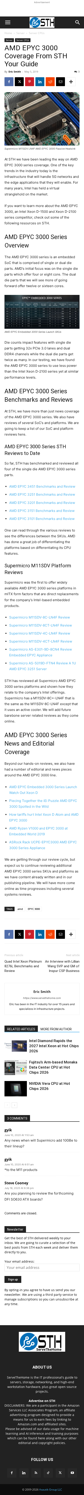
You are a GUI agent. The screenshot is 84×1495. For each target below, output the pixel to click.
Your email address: (19, 1261)
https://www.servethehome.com (42, 998)
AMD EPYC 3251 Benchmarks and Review (42, 494)
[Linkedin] (39, 81)
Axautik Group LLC (50, 1489)
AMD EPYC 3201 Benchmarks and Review (42, 503)
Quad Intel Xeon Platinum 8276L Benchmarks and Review (23, 966)
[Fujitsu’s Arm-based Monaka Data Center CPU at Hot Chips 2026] (15, 1067)
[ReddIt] (50, 81)
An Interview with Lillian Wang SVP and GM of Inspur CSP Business (62, 966)
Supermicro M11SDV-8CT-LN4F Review (40, 625)
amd (20, 909)
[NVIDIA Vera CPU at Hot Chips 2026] (15, 1088)
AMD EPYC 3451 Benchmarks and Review (42, 486)
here (41, 1438)
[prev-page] (7, 1105)
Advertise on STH (42, 1401)
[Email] (60, 81)
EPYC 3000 (34, 909)
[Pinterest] (29, 81)
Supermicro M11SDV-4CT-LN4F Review (40, 641)
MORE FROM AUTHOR (56, 1029)
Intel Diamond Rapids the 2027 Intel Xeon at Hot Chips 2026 (54, 1046)
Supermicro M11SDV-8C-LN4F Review (39, 617)
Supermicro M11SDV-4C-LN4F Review (39, 633)
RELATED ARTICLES (21, 1029)
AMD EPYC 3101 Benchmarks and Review (42, 519)
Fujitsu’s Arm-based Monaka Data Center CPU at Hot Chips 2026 (53, 1067)
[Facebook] (8, 81)
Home (8, 33)
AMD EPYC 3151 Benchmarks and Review (42, 511)
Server (20, 33)
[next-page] (14, 1105)
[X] (19, 81)
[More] (71, 81)
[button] (7, 22)
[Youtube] (72, 1473)
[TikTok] (48, 1473)
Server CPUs (37, 33)
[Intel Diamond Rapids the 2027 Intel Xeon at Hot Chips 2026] (15, 1046)
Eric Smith (15, 71)
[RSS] (36, 1473)
